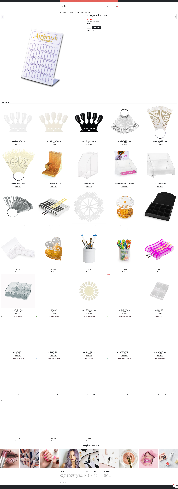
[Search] (104, 7)
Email (176, 16)
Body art (101, 9)
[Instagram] (116, 3)
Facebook (176, 15)
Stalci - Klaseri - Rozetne (18, 140)
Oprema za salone (93, 9)
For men (78, 9)
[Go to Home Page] (60, 12)
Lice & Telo (68, 9)
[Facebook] (113, 3)
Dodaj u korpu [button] (18, 144)
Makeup (73, 9)
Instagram (71, 482)
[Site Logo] (63, 6)
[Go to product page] (18, 122)
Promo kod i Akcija (87, 476)
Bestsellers (113, 9)
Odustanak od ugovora (88, 475)
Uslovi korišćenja (87, 473)
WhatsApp (176, 18)
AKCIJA (107, 9)
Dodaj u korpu (96, 27)
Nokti (85, 9)
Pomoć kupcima (87, 474)
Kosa (63, 9)
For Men (95, 476)
